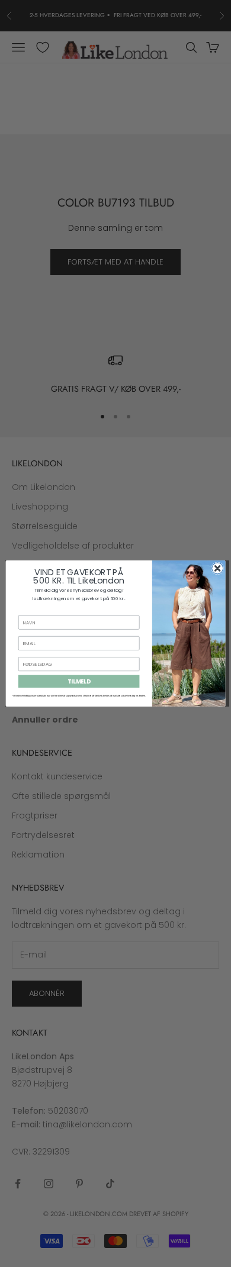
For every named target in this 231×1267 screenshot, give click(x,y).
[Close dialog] (217, 568)
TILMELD (79, 681)
